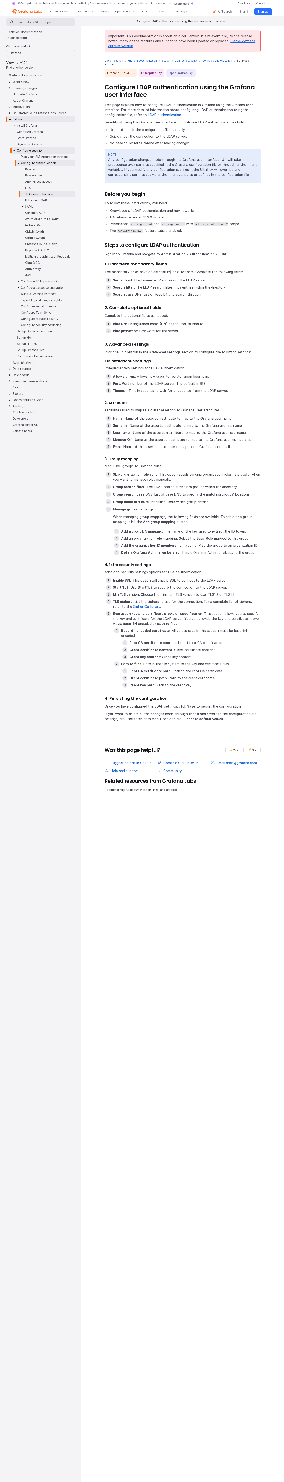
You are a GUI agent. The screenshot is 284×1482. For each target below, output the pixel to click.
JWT (28, 275)
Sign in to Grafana (29, 144)
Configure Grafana (30, 131)
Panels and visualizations (30, 381)
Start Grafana (26, 138)
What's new (21, 82)
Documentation (114, 60)
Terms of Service (54, 3)
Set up (166, 60)
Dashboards (21, 375)
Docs (162, 11)
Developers (20, 418)
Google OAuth (35, 237)
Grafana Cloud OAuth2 (41, 244)
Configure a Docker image (35, 356)
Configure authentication (217, 60)
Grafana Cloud (58, 11)
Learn (145, 11)
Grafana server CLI (25, 425)
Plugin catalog (17, 37)
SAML (29, 206)
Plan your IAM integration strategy (45, 156)
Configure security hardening (41, 325)
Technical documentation (24, 32)
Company (179, 11)
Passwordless (34, 175)
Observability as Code (28, 400)
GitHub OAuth (34, 225)
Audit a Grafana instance (38, 294)
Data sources (22, 368)
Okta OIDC (32, 262)
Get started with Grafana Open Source (39, 113)
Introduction (21, 106)
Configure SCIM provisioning (40, 281)
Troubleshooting (24, 412)
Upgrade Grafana (25, 94)
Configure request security (39, 319)
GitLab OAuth (34, 231)
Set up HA (24, 337)
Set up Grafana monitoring (35, 331)
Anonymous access (38, 181)
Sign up (263, 11)
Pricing (104, 11)
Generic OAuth (35, 213)
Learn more (181, 3)
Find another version (20, 67)
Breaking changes (25, 88)
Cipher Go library (146, 606)
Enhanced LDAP (36, 200)
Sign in (245, 11)
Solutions (84, 11)
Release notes (22, 431)
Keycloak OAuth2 (37, 250)
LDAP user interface (39, 194)
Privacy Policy (80, 3)
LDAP (29, 188)
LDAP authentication (164, 115)
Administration (23, 362)
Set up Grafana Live (30, 350)
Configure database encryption (42, 287)
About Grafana (23, 100)
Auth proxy (33, 269)
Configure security (186, 60)
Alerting (18, 406)
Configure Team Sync (36, 312)
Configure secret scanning (39, 306)
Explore (18, 393)
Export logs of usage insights (41, 300)
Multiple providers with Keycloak (47, 256)
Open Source (123, 11)
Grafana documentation (142, 60)
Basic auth (32, 169)
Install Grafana (27, 125)
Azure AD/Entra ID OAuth (42, 219)
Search (17, 387)
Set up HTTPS (27, 343)
